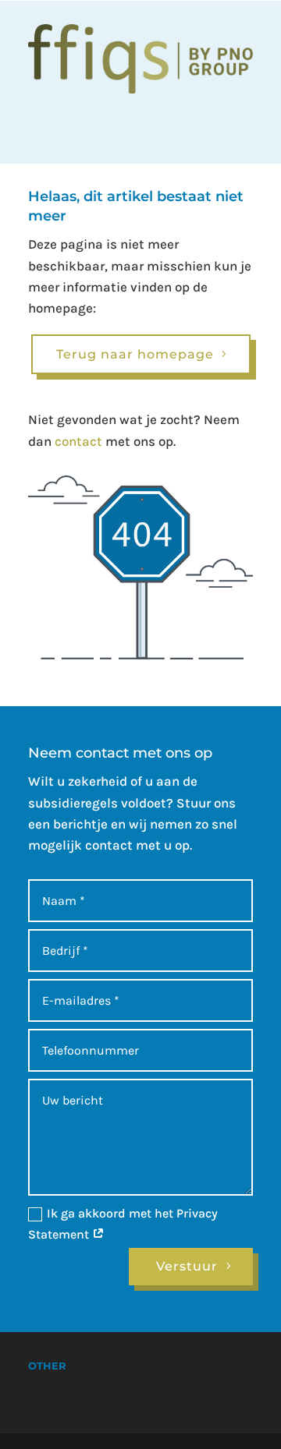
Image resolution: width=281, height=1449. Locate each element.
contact (78, 441)
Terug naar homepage (135, 354)
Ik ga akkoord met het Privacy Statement (123, 1224)
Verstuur (187, 1266)
